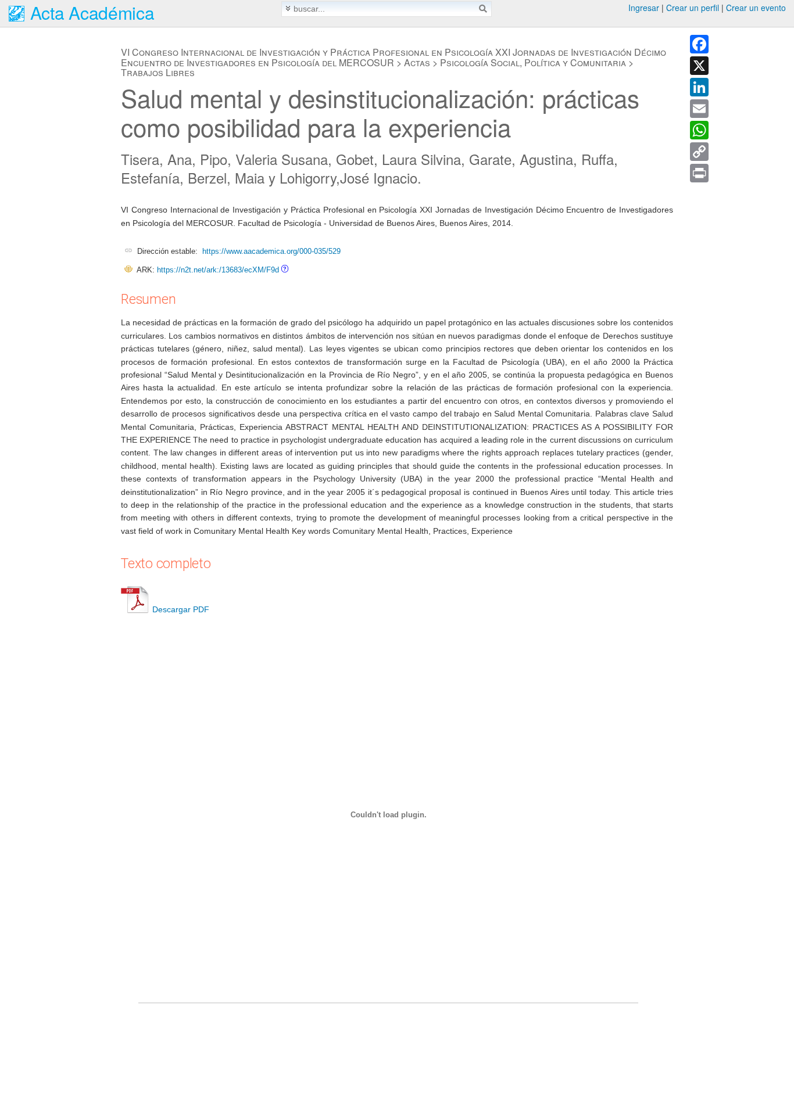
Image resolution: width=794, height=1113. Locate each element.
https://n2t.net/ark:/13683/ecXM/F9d (218, 269)
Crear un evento (756, 7)
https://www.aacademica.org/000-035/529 (271, 251)
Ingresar (643, 7)
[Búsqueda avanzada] (288, 8)
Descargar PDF (180, 609)
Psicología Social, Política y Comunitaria (533, 62)
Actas (417, 62)
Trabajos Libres (158, 72)
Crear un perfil (692, 7)
